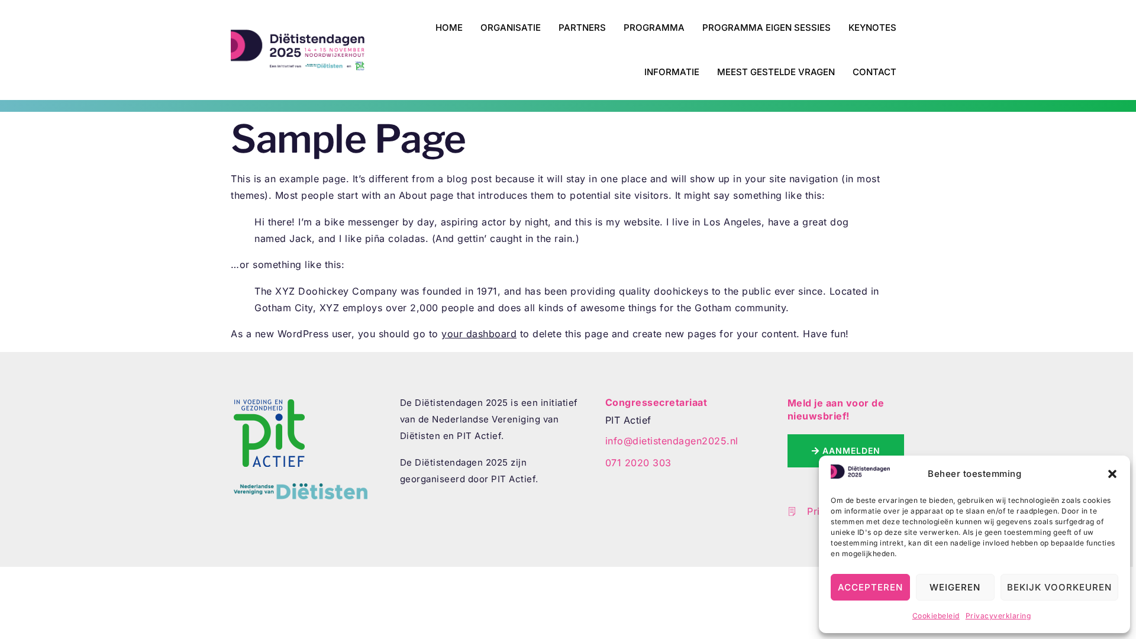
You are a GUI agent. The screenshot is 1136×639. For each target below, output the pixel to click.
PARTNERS (582, 27)
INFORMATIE (671, 72)
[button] (1112, 474)
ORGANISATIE (510, 27)
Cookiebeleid (936, 615)
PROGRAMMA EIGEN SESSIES (766, 27)
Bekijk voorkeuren (1059, 587)
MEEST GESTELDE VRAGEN (776, 72)
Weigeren (955, 587)
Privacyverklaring (998, 615)
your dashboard (479, 334)
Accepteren (870, 587)
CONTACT (874, 72)
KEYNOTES (872, 27)
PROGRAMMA (654, 27)
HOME (449, 27)
